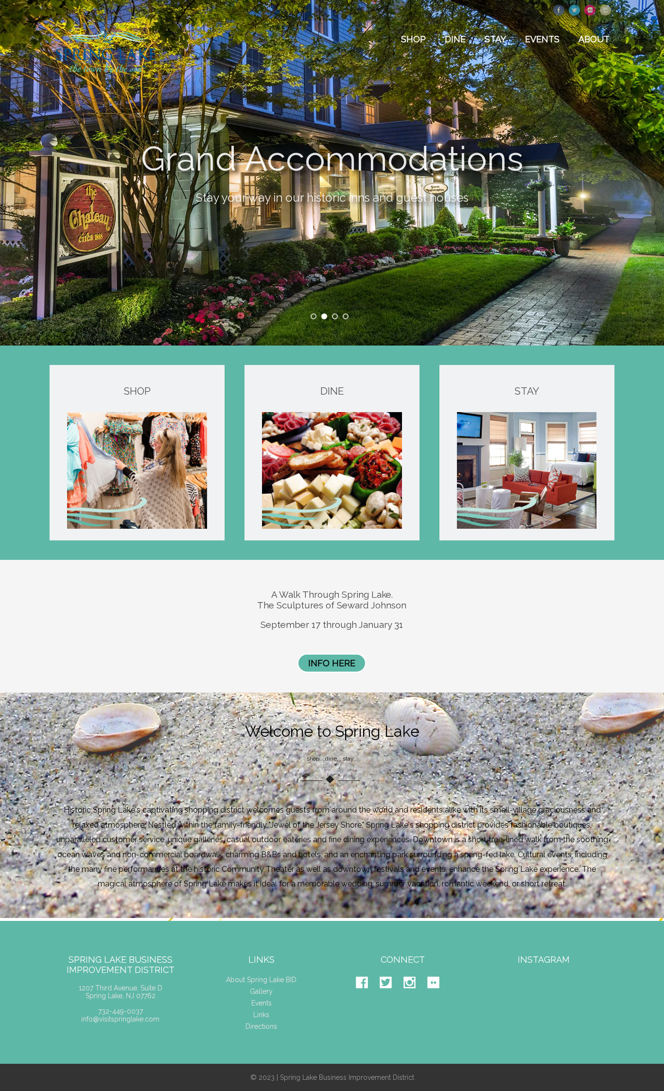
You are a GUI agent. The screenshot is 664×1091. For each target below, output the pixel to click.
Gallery (261, 991)
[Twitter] (391, 996)
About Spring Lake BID (261, 980)
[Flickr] (438, 996)
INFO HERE (331, 663)
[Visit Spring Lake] (107, 81)
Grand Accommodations (332, 153)
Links (261, 1015)
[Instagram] (414, 996)
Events (261, 1003)
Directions (261, 1026)
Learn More (332, 231)
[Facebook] (367, 996)
